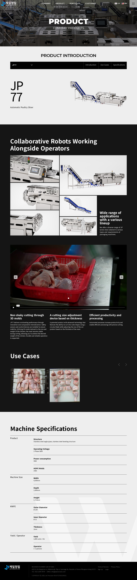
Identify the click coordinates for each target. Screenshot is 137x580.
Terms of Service (103, 567)
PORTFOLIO (75, 4)
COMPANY (46, 4)
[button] (16, 277)
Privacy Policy (115, 567)
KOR (118, 3)
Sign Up (100, 569)
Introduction (90, 64)
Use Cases (104, 64)
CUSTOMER (90, 4)
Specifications (119, 64)
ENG (125, 3)
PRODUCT (60, 4)
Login (107, 569)
